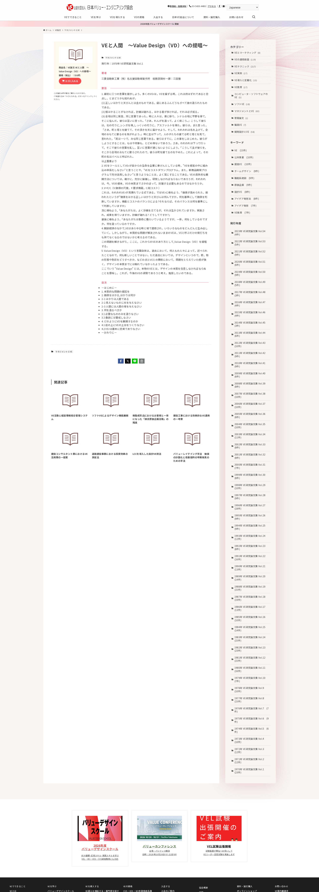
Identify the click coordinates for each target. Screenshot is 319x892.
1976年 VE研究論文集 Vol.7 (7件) (251, 709)
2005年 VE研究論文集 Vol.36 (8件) (251, 415)
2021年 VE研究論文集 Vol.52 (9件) (251, 253)
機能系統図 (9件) (244, 178)
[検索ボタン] (253, 17)
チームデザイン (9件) (246, 171)
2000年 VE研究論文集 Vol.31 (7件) (251, 466)
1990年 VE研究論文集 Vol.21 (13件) (251, 567)
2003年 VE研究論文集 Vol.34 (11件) (251, 435)
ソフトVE (242, 104)
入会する (165, 886)
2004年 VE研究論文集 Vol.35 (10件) (251, 425)
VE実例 (241, 73)
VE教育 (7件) (242, 212)
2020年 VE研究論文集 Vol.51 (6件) (251, 263)
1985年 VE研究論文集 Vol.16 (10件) (251, 618)
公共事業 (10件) (243, 157)
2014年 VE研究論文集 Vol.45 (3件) (251, 324)
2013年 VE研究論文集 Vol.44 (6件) (251, 334)
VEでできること (17, 886)
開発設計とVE (244, 131)
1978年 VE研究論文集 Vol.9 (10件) (250, 689)
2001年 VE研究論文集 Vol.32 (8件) (251, 456)
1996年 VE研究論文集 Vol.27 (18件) (251, 506)
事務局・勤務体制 (178, 6)
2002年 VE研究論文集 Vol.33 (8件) (251, 446)
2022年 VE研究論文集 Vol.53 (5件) (251, 243)
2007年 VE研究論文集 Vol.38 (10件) (251, 395)
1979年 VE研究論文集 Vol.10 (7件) (251, 679)
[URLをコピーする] (142, 361)
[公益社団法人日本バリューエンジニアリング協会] (100, 7)
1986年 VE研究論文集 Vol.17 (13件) (251, 608)
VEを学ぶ (52, 886)
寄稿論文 (241, 117)
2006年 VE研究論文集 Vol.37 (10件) (251, 405)
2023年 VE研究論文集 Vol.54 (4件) (251, 232)
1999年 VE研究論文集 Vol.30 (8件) (251, 476)
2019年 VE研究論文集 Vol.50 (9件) (251, 273)
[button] (121, 361)
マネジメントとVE (113, 57)
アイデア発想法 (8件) (246, 198)
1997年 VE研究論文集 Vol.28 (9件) (251, 496)
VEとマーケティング (247, 52)
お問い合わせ (281, 886)
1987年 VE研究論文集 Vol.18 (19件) (251, 598)
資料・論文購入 (245, 886)
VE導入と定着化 (245, 80)
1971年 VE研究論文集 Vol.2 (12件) (250, 760)
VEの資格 (127, 886)
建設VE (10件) (243, 164)
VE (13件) (240, 150)
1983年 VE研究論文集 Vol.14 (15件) (251, 638)
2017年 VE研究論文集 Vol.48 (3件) (251, 293)
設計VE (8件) (242, 191)
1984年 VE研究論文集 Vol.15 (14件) (251, 628)
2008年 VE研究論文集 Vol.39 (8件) (251, 385)
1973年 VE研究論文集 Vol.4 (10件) (250, 740)
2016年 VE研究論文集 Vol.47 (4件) (251, 303)
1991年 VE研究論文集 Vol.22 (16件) (251, 557)
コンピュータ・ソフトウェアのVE (251, 95)
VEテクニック (245, 66)
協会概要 (203, 887)
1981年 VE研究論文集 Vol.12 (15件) (251, 659)
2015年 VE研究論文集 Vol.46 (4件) (251, 314)
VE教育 (241, 87)
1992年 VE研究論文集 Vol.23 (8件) (251, 547)
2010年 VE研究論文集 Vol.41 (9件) (251, 364)
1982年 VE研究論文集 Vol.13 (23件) (251, 649)
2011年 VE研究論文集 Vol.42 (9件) (251, 354)
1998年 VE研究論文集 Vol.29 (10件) (251, 486)
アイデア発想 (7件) (245, 205)
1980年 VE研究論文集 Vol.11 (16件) (251, 669)
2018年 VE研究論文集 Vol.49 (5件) (251, 283)
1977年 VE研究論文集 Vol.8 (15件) (250, 699)
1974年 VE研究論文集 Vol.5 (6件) (251, 730)
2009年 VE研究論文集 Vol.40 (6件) (251, 375)
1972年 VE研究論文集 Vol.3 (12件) (250, 750)
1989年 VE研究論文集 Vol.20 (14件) (251, 578)
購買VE (240, 124)
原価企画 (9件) (243, 184)
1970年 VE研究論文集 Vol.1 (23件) (250, 770)
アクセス (212, 6)
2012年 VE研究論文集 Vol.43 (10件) (251, 344)
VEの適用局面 (245, 59)
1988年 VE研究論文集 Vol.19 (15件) (251, 588)
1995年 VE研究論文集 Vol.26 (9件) (251, 517)
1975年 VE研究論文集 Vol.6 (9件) (251, 720)
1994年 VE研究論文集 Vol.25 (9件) (251, 527)
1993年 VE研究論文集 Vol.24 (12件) (251, 537)
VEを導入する (92, 886)
